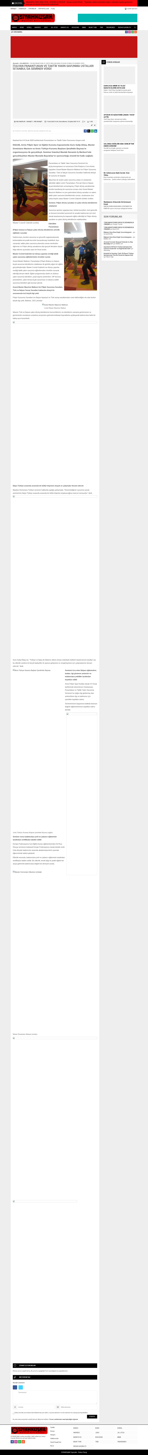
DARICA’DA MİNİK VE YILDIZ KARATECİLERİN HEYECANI (114, 87)
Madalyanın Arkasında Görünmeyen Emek (117, 203)
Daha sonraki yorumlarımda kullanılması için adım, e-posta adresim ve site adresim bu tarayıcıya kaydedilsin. (51, 1412)
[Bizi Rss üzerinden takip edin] (135, 32)
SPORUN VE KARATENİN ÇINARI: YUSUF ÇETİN (119, 116)
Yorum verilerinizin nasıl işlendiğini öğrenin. (63, 1419)
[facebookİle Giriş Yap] (16, 1390)
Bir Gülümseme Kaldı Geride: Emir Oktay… (117, 174)
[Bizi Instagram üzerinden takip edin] (129, 32)
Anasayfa (16, 63)
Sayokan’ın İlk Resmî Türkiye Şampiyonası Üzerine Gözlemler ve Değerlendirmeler (118, 247)
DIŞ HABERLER (24, 63)
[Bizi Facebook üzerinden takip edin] (126, 32)
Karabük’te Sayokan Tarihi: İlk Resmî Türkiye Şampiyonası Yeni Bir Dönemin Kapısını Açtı (119, 254)
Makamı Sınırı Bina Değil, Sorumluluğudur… (118, 232)
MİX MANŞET (38, 121)
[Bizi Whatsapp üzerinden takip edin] (132, 32)
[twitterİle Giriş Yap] (21, 1390)
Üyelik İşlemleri (132, 9)
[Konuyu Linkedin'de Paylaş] (95, 131)
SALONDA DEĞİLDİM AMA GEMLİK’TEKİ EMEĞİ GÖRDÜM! (119, 145)
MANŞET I (30, 121)
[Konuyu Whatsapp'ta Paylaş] (92, 131)
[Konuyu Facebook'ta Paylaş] (85, 131)
